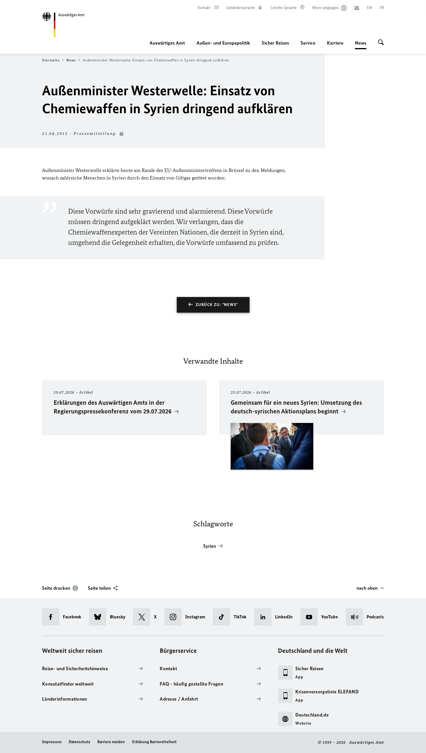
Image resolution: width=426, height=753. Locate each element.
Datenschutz (79, 741)
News (360, 44)
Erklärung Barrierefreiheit (154, 741)
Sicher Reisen (275, 43)
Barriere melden (111, 741)
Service (308, 43)
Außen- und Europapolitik (223, 43)
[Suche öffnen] (381, 42)
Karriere (335, 43)
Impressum (51, 741)
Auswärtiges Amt (167, 43)
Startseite (50, 60)
